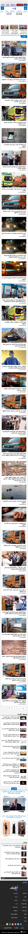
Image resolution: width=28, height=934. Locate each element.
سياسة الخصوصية (8, 927)
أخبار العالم (24, 907)
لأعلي (24, 882)
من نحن (22, 927)
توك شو (15, 900)
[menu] (25, 8)
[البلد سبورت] (20, 5)
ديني (16, 903)
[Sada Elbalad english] (3, 5)
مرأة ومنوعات (24, 903)
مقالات (25, 921)
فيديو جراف (24, 910)
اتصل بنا (16, 927)
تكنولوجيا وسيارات (13, 914)
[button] (26, 26)
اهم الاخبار (19, 11)
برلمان (25, 917)
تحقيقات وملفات (14, 917)
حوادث (6, 11)
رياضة (16, 896)
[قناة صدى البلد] (25, 5)
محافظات (15, 910)
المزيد (3, 878)
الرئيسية (25, 11)
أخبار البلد (12, 11)
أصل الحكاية (15, 907)
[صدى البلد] (14, 8)
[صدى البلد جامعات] (13, 5)
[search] (2, 8)
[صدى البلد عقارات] (8, 5)
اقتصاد (25, 914)
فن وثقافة (25, 900)
